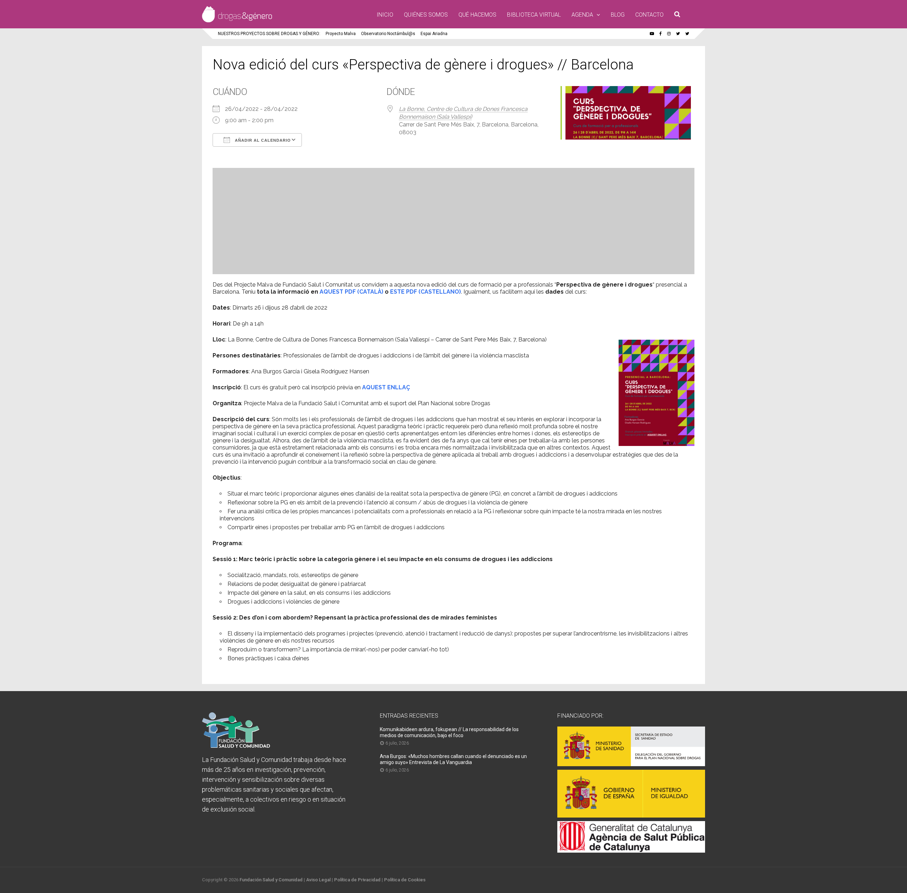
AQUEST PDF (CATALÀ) (351, 291)
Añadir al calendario (262, 140)
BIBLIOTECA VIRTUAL (534, 14)
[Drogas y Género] (237, 20)
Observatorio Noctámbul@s (388, 33)
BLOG (618, 14)
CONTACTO (649, 14)
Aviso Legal (318, 879)
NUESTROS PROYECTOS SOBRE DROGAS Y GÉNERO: (269, 33)
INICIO (385, 14)
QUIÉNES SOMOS (426, 14)
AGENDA (582, 14)
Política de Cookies (405, 879)
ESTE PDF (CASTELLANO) (425, 291)
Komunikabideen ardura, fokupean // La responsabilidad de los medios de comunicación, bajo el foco (449, 732)
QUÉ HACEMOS (477, 14)
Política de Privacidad (357, 879)
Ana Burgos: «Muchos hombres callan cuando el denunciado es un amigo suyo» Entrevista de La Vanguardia (453, 759)
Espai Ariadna (434, 33)
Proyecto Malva (341, 33)
